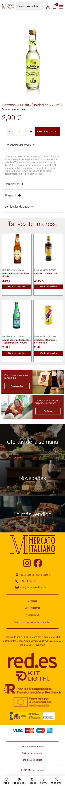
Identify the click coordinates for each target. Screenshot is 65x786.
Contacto (32, 601)
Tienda (32, 782)
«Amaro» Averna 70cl (45, 273)
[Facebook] (37, 563)
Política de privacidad (32, 753)
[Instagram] (27, 563)
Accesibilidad (32, 615)
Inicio (6, 782)
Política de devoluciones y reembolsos (32, 622)
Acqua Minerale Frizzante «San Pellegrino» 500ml (15, 340)
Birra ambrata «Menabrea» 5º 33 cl (16, 273)
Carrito (44, 782)
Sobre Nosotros (32, 608)
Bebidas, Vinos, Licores (13, 270)
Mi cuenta (56, 782)
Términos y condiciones (32, 746)
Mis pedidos (19, 782)
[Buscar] (39, 6)
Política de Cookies (32, 760)
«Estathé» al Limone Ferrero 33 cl (44, 340)
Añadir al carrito (48, 131)
